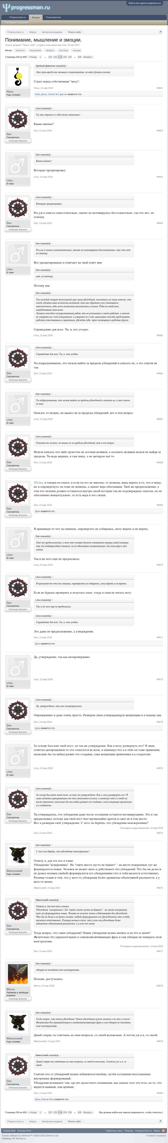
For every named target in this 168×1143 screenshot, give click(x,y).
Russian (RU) (24, 1130)
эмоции (77, 50)
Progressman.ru (17, 17)
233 (55, 57)
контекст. (20, 50)
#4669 (160, 505)
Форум (36, 17)
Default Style (9, 1130)
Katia (37, 94)
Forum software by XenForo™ (30, 1135)
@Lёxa (38, 482)
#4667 (160, 419)
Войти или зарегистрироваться (145, 3)
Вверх (157, 1130)
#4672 (160, 679)
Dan (64, 45)
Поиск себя (29, 45)
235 (65, 57)
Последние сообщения (16, 22)
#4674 (160, 768)
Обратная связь (114, 1130)
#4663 (160, 177)
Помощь (129, 1130)
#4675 (160, 833)
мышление (35, 50)
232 (50, 57)
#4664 (160, 223)
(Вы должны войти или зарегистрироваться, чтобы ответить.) (131, 1112)
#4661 (160, 88)
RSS (163, 1130)
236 (70, 57)
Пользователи (53, 17)
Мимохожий (14, 870)
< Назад (32, 57)
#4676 (160, 888)
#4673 (160, 722)
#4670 (160, 565)
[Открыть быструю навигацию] (160, 32)
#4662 (160, 130)
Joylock (51, 94)
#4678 (160, 985)
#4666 (160, 373)
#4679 (160, 1041)
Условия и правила (156, 1135)
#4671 (160, 637)
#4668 (160, 462)
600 (80, 57)
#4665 (160, 335)
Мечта (11, 989)
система (63, 50)
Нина (10, 91)
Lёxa (9, 180)
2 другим (62, 94)
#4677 (160, 951)
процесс (50, 50)
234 (60, 57)
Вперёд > (88, 57)
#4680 (160, 1093)
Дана (43, 94)
